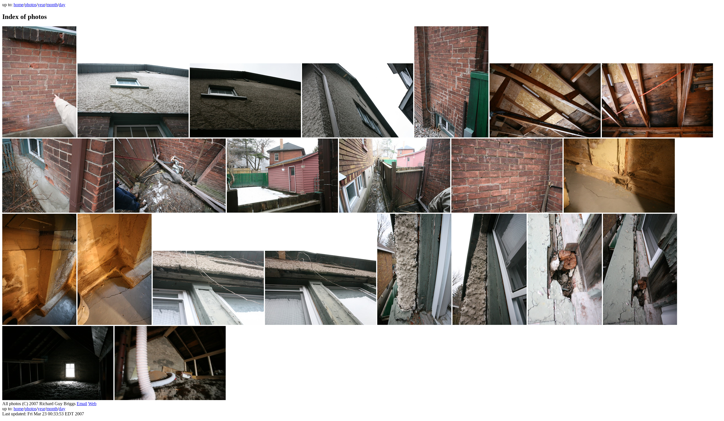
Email (82, 403)
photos (30, 4)
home (18, 4)
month (52, 4)
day (62, 4)
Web (92, 403)
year (41, 4)
